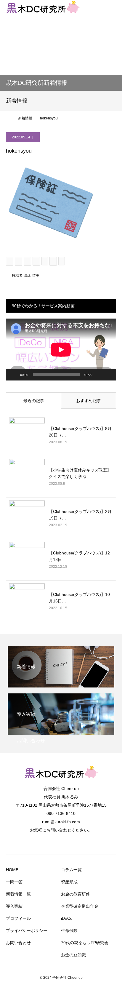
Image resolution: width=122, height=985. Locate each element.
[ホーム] (8, 118)
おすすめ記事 (88, 400)
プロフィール (18, 918)
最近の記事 (33, 400)
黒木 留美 (31, 276)
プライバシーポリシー (26, 930)
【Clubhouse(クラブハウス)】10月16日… (79, 597)
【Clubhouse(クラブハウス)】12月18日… (79, 556)
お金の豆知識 (73, 954)
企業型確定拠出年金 (79, 906)
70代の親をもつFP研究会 (84, 942)
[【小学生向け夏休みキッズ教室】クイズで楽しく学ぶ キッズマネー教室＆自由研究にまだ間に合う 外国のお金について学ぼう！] (27, 477)
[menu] (113, 8)
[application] (61, 349)
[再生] (14, 375)
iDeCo (67, 918)
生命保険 (69, 930)
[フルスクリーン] (108, 375)
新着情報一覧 (18, 894)
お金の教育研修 (75, 894)
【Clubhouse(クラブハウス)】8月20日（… (80, 431)
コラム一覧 (71, 869)
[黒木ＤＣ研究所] (61, 780)
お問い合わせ (18, 942)
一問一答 (14, 882)
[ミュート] (99, 375)
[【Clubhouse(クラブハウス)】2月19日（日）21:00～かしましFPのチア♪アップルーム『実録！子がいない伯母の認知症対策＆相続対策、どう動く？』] (27, 518)
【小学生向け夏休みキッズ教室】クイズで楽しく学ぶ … (80, 473)
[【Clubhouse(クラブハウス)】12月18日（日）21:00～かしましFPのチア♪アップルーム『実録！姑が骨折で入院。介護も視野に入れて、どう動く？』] (27, 560)
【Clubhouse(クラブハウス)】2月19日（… (80, 514)
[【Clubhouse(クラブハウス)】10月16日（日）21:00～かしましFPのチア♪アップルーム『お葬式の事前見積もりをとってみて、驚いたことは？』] (27, 601)
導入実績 (14, 906)
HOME (12, 869)
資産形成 (69, 882)
